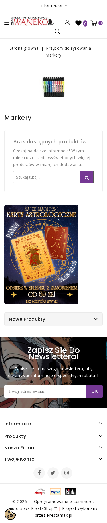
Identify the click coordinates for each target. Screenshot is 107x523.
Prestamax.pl (59, 515)
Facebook (39, 473)
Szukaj (87, 177)
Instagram (67, 473)
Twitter (53, 473)
